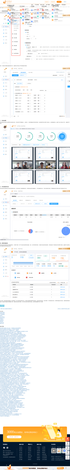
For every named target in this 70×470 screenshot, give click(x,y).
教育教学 (43, 452)
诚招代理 (20, 454)
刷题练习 (38, 454)
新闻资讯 (29, 459)
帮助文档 (29, 447)
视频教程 (29, 448)
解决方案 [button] (42, 4)
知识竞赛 (38, 450)
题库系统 (1, 321)
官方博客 (20, 459)
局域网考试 (57, 4)
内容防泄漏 (44, 454)
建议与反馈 (30, 455)
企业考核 (43, 447)
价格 (52, 4)
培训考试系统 (2, 313)
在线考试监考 (2, 317)
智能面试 (38, 457)
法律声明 (20, 457)
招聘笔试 (38, 452)
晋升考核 (38, 459)
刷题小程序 (2, 323)
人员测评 (38, 448)
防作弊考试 (2, 320)
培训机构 (43, 448)
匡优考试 (29, 457)
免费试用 (59, 1)
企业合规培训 (44, 457)
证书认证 (38, 455)
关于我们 (20, 452)
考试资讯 (20, 447)
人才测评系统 (2, 314)
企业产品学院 (44, 459)
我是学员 (46, 1)
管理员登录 (53, 1)
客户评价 (20, 450)
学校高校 (43, 450)
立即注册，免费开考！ (14, 436)
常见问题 (29, 450)
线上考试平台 (2, 306)
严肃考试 (1, 318)
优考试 (1, 315)
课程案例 (20, 448)
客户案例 (48, 4)
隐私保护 (20, 455)
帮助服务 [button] (64, 4)
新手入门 (29, 452)
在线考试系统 (2, 305)
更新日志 (29, 454)
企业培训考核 (44, 455)
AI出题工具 (2, 322)
